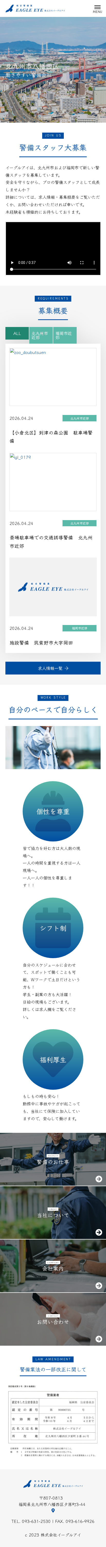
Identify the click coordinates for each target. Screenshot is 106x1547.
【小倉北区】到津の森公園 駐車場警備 (51, 436)
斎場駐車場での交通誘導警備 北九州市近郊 (51, 541)
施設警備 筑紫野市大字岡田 (41, 642)
